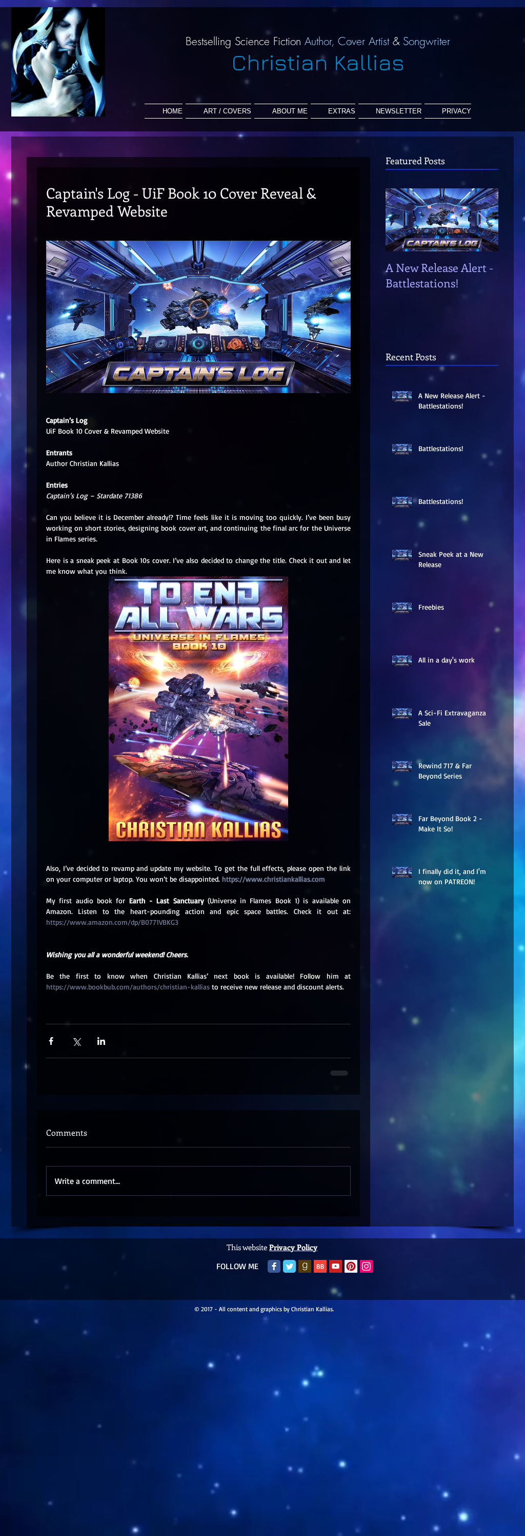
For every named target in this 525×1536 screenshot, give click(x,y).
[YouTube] (335, 1273)
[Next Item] (482, 220)
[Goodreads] (304, 1273)
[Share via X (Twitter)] (76, 1041)
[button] (333, 111)
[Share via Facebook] (51, 1041)
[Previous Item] (402, 220)
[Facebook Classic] (274, 1273)
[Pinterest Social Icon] (351, 1273)
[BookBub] (320, 1273)
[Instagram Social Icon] (366, 1273)
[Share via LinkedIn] (101, 1041)
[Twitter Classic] (289, 1273)
